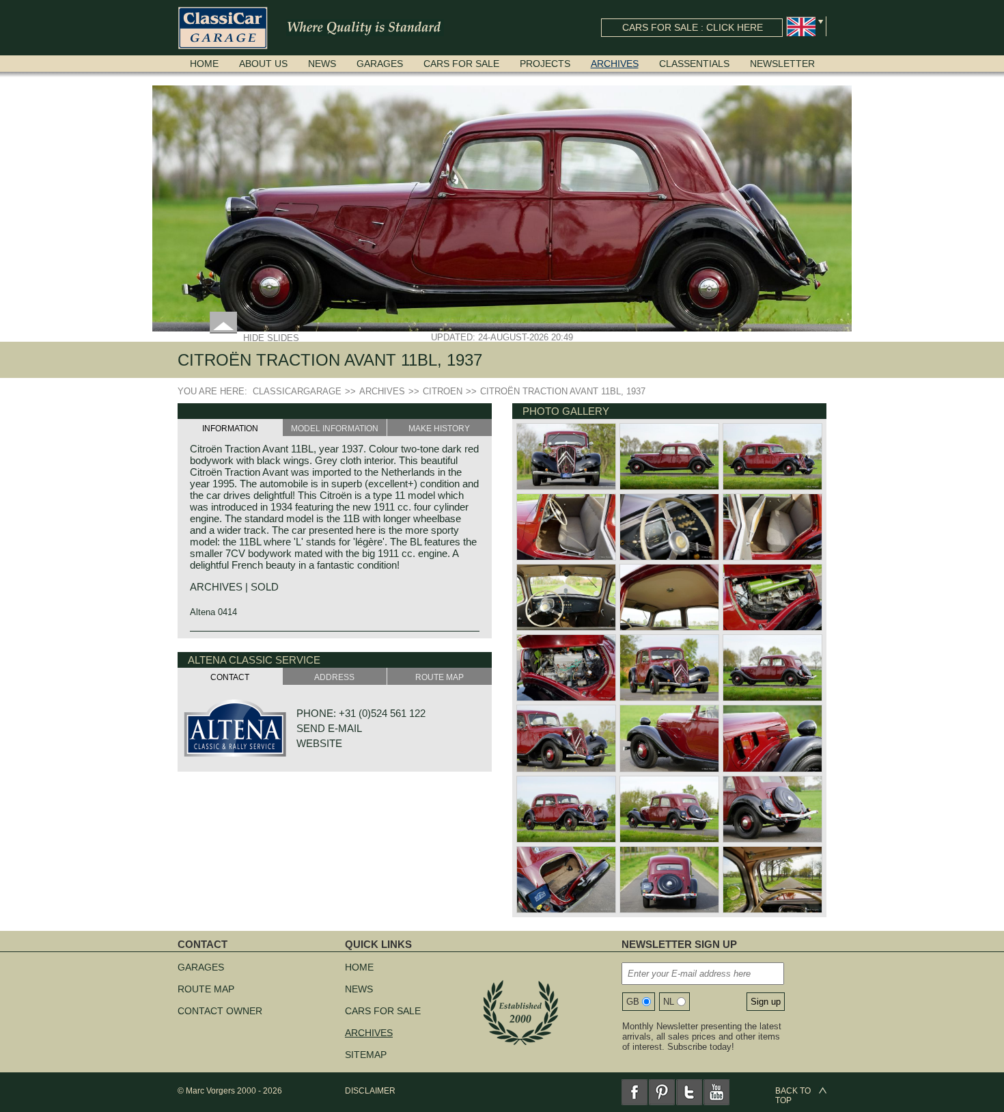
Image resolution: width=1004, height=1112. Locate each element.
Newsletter (782, 63)
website (319, 743)
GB (632, 1001)
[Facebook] (634, 1092)
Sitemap (366, 1054)
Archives (615, 63)
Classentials (694, 63)
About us (263, 63)
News (322, 63)
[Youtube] (716, 1092)
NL (668, 1001)
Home (204, 63)
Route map (206, 989)
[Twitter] (689, 1092)
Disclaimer (370, 1091)
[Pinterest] (662, 1092)
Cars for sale (461, 63)
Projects (545, 63)
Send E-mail (329, 728)
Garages (380, 63)
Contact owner (220, 1010)
